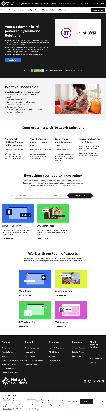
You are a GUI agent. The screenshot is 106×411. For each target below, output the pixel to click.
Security (29, 10)
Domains (4, 10)
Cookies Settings (71, 401)
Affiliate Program (78, 348)
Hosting (20, 10)
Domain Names (7, 348)
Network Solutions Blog (57, 348)
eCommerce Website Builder (12, 360)
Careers (93, 363)
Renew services (98, 10)
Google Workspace (9, 364)
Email (36, 10)
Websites (12, 10)
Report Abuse (30, 356)
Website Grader (55, 360)
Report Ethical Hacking (34, 360)
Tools (51, 364)
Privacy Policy (7, 409)
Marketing (53, 10)
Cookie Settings (31, 364)
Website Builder (8, 352)
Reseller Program (78, 352)
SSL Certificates (8, 369)
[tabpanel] (53, 219)
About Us (93, 354)
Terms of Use (31, 399)
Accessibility (30, 352)
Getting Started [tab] (26, 195)
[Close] (102, 401)
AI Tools (44, 10)
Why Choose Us (96, 359)
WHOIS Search (54, 352)
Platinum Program (79, 356)
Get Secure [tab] (80, 195)
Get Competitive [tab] (53, 195)
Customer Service (32, 348)
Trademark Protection (10, 373)
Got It (86, 401)
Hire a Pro (62, 10)
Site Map (52, 356)
